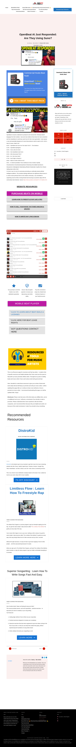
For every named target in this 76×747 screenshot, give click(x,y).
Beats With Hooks (44, 43)
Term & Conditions (42, 717)
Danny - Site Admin (33, 43)
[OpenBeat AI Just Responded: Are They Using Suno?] (38, 56)
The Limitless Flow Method (38, 526)
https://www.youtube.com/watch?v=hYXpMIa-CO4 (35, 179)
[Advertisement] (38, 23)
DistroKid (26, 431)
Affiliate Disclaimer (42, 715)
